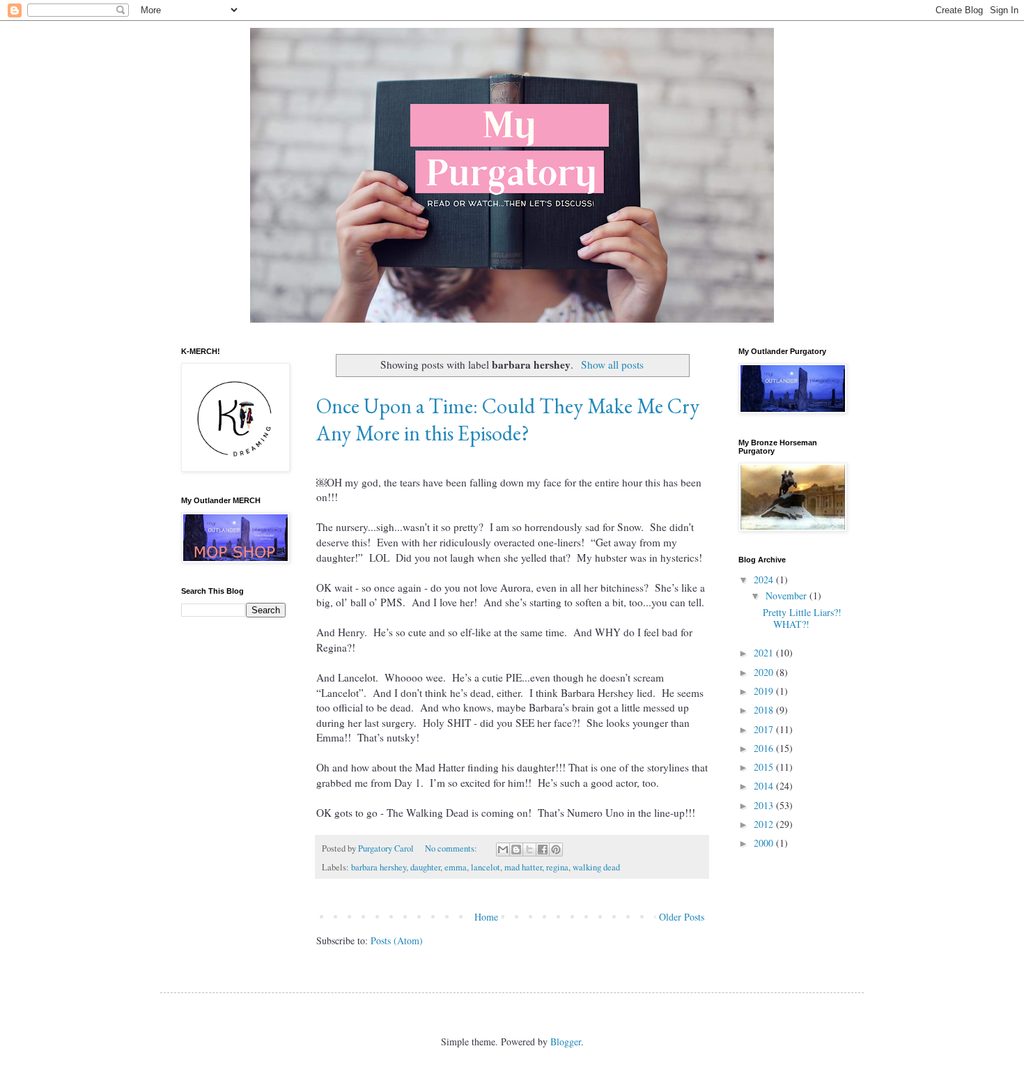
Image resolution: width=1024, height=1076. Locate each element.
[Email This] (503, 849)
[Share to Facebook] (543, 849)
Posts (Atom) (397, 940)
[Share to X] (529, 849)
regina (557, 867)
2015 (765, 767)
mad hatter (523, 867)
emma (455, 867)
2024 (765, 579)
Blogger (565, 1041)
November (787, 595)
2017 (765, 729)
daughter (425, 867)
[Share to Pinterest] (556, 849)
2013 (765, 805)
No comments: (452, 848)
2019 (765, 691)
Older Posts (681, 916)
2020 (765, 672)
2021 (765, 652)
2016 (765, 748)
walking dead (596, 867)
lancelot (485, 867)
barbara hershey (378, 867)
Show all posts (612, 364)
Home (486, 916)
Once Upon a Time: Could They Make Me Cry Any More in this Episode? (507, 419)
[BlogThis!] (516, 849)
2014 (765, 785)
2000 (765, 843)
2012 (765, 824)
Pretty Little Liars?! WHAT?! (802, 618)
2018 (765, 709)
